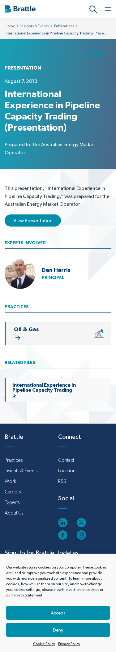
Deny (58, 629)
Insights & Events (34, 26)
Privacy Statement (27, 595)
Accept (58, 612)
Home (10, 26)
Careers (13, 492)
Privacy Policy (69, 644)
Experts (12, 502)
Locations (67, 471)
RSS (62, 481)
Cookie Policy (44, 644)
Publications (64, 26)
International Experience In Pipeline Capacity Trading (44, 387)
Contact (66, 460)
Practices (14, 460)
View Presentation (33, 220)
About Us (14, 513)
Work (10, 481)
